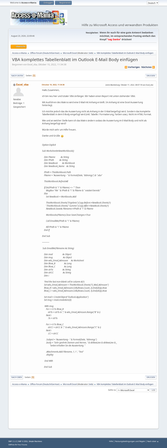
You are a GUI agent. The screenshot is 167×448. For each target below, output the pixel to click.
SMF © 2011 (23, 441)
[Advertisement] (83, 416)
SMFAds (11, 445)
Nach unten (17, 75)
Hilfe (111, 441)
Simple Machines (35, 441)
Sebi (91, 53)
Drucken (151, 75)
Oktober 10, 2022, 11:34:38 (53, 84)
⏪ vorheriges (132, 67)
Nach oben (16, 377)
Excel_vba (22, 84)
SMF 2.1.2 (12, 441)
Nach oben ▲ (153, 441)
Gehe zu (112, 390)
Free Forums (22, 445)
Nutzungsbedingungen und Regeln (130, 441)
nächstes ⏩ (148, 67)
